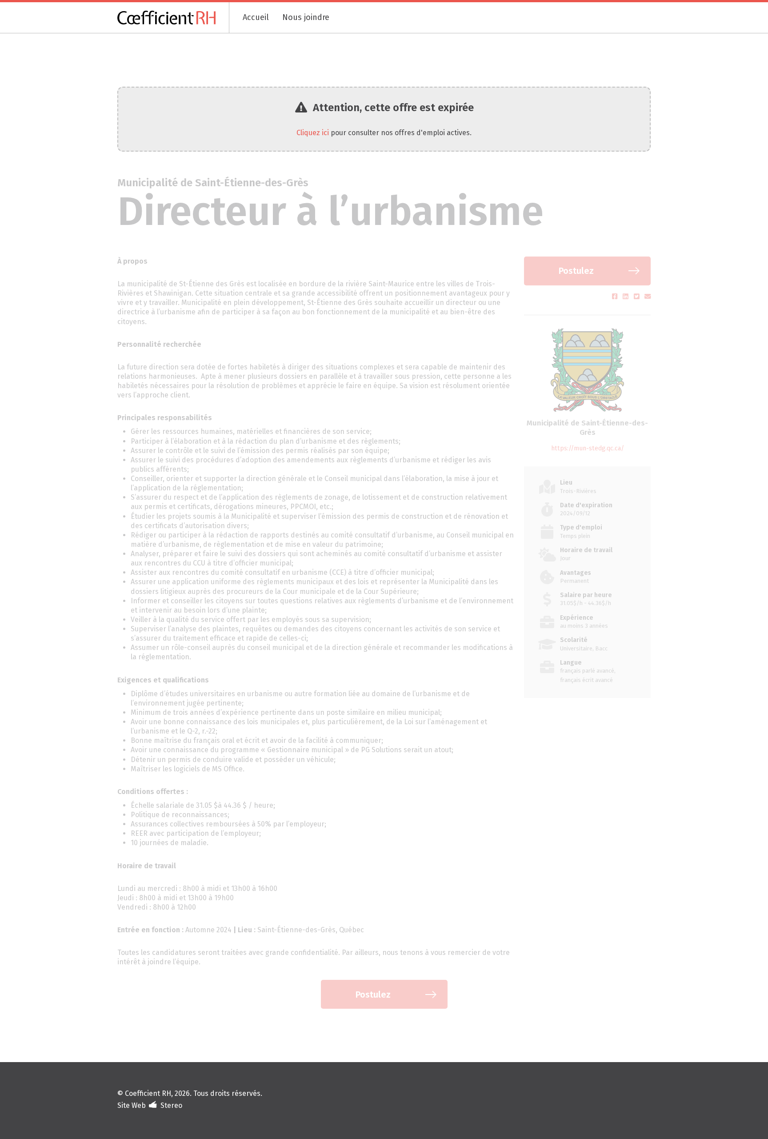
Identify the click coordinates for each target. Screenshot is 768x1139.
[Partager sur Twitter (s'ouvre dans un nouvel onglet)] (637, 297)
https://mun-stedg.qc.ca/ (587, 448)
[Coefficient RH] (173, 17)
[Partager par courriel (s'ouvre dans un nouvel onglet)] (647, 297)
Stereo (171, 1105)
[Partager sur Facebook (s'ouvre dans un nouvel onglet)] (616, 297)
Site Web (131, 1105)
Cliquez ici (312, 132)
